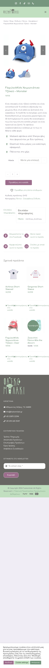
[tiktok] (24, 3)
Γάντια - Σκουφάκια (24, 199)
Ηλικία (11, 160)
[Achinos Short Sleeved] (13, 274)
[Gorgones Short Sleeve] (35, 274)
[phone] (33, 3)
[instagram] (16, 3)
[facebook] (20, 3)
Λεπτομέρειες (18, 305)
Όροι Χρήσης (9, 446)
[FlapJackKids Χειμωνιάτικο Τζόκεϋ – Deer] (13, 325)
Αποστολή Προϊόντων (13, 440)
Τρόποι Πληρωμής (11, 437)
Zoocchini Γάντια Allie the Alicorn (35, 340)
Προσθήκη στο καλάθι (18, 182)
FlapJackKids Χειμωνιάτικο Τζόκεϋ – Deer (12, 340)
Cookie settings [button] (22, 662)
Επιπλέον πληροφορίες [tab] (9, 211)
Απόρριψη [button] (36, 662)
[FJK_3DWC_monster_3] (24, 50)
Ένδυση (37, 199)
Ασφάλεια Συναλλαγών (13, 449)
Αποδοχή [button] (8, 662)
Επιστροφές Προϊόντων (14, 443)
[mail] (29, 3)
